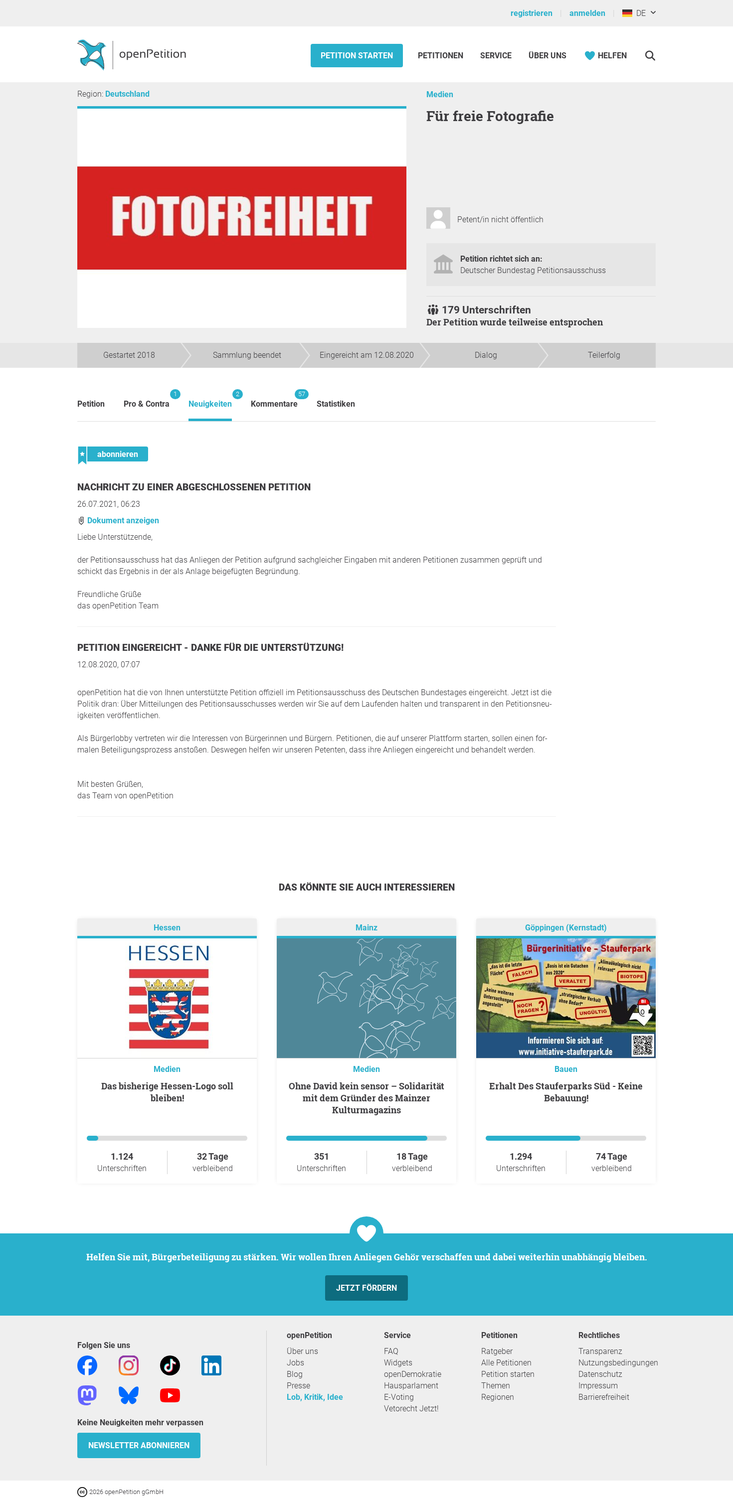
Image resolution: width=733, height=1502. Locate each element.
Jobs (295, 1362)
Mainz (366, 927)
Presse (298, 1385)
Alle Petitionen (506, 1362)
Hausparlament (411, 1385)
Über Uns (547, 55)
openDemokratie (412, 1374)
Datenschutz (600, 1374)
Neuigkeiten (210, 399)
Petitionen (441, 55)
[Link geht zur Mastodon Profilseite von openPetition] (87, 1394)
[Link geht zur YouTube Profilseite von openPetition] (170, 1394)
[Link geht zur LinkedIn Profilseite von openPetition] (211, 1364)
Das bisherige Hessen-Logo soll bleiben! (167, 1092)
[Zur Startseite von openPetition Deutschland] (132, 54)
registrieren (531, 13)
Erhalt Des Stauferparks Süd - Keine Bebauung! (566, 1092)
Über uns (302, 1351)
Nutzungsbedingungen (618, 1362)
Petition (91, 404)
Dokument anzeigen (122, 520)
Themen (495, 1385)
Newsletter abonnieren (138, 1445)
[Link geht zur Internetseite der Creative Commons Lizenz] (83, 1491)
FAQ (391, 1351)
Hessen (167, 927)
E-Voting (399, 1397)
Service (496, 55)
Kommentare (274, 399)
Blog (295, 1374)
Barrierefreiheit (603, 1397)
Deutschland (127, 94)
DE (639, 13)
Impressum (598, 1385)
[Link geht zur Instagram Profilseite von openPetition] (129, 1364)
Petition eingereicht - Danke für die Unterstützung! (210, 647)
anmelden (587, 13)
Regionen (497, 1397)
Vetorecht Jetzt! (411, 1408)
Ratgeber (497, 1351)
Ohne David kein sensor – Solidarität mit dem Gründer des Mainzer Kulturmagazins (366, 1098)
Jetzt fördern (366, 1288)
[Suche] (650, 55)
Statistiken (336, 404)
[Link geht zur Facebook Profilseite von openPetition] (87, 1364)
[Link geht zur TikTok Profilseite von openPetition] (170, 1364)
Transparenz (600, 1351)
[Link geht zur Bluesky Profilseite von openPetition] (129, 1394)
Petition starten (357, 55)
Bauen (565, 1069)
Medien (439, 94)
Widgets (398, 1362)
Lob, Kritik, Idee (315, 1397)
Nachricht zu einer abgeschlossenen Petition (194, 487)
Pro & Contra (147, 399)
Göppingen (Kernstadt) (566, 927)
